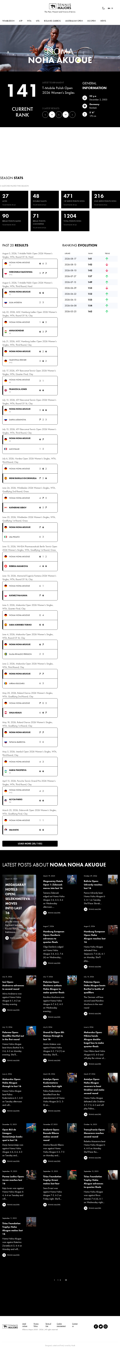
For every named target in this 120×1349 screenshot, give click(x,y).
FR (112, 8)
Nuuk (73, 1345)
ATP (20, 20)
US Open (91, 20)
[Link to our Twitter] (101, 1326)
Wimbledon (8, 20)
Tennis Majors (60, 6)
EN (109, 8)
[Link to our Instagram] (105, 1326)
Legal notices (24, 1324)
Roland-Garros (52, 20)
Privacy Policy (36, 1324)
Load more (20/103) (30, 843)
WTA (29, 20)
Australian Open (74, 20)
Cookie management (61, 1324)
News (103, 20)
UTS (37, 20)
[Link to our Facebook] (96, 1326)
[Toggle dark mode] (103, 8)
